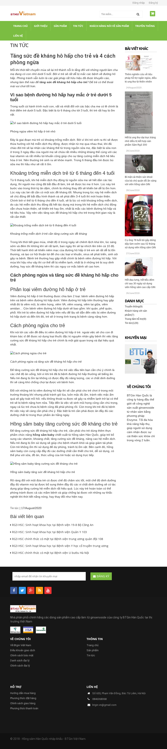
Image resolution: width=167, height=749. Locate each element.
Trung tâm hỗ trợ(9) (135, 319)
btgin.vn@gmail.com (104, 704)
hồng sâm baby (43, 434)
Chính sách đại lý (20, 665)
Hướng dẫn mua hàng (23, 693)
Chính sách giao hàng (22, 703)
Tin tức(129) (131, 323)
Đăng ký (153, 2)
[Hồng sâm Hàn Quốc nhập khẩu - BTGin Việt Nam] (23, 14)
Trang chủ (93, 645)
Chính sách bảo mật (21, 655)
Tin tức (14, 508)
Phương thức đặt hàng (23, 698)
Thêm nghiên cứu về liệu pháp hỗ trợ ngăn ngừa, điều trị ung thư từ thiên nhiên (141, 78)
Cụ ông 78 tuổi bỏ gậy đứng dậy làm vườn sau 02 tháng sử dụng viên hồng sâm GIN (140, 244)
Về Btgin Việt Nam (20, 645)
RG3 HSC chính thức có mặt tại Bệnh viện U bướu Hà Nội (50, 553)
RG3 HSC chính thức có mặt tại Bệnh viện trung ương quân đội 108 (57, 539)
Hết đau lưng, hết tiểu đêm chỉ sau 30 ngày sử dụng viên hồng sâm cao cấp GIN (140, 283)
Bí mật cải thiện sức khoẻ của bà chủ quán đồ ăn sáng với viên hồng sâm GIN (140, 181)
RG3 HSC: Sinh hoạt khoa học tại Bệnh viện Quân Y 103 (49, 532)
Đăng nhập (139, 2)
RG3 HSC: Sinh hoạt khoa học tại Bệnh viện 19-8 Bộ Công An (52, 525)
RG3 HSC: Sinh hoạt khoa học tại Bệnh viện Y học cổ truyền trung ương (59, 546)
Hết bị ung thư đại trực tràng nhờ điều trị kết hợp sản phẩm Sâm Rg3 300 (140, 141)
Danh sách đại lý (19, 660)
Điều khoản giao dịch (22, 650)
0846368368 (99, 699)
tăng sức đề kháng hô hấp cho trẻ (63, 82)
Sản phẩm (93, 650)
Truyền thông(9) (134, 306)
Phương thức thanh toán (24, 708)
